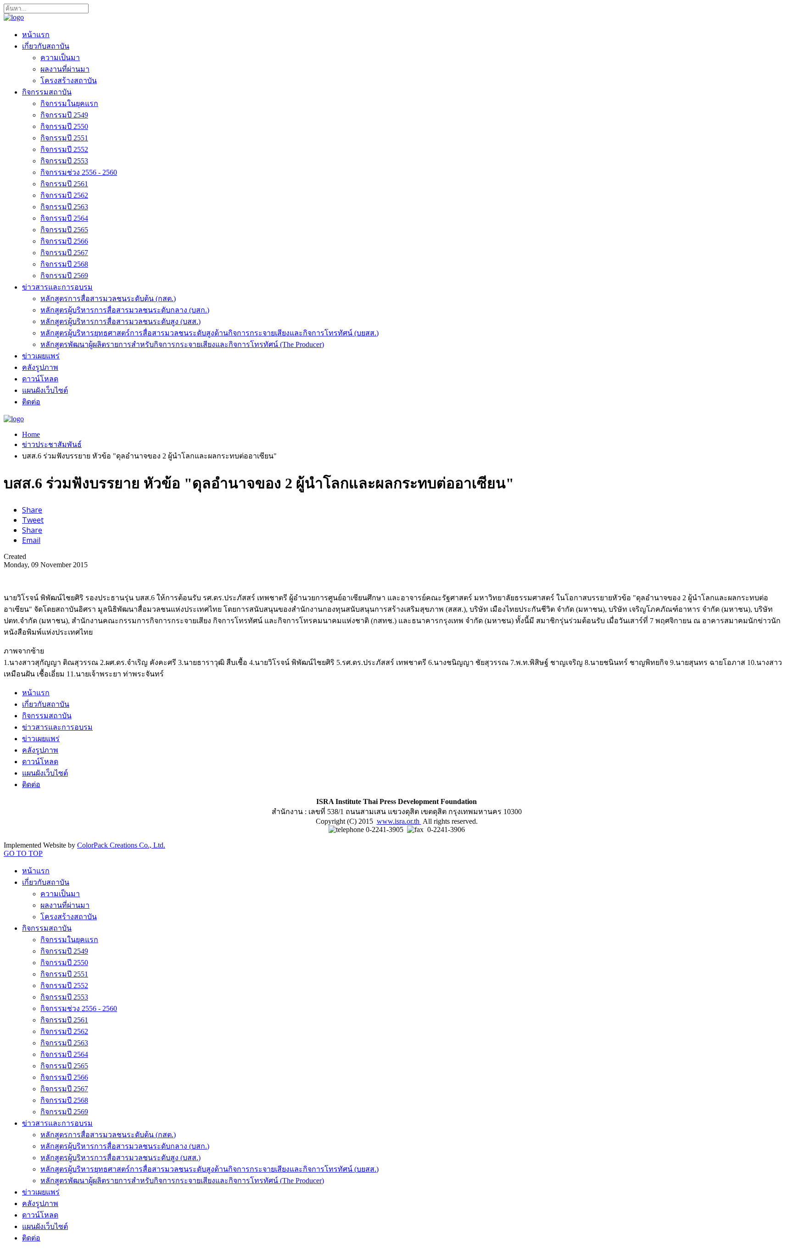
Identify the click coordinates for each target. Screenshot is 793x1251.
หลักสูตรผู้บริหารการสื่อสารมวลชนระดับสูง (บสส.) (120, 321)
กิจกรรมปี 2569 (64, 275)
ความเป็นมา (60, 57)
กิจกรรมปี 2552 (64, 149)
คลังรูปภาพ (40, 367)
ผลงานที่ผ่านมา (64, 69)
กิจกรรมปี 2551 (64, 138)
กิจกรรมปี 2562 (64, 195)
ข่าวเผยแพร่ (41, 356)
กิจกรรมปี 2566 (64, 241)
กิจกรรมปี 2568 (64, 264)
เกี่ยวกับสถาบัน (45, 46)
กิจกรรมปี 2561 (64, 184)
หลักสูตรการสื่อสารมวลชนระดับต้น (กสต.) (108, 298)
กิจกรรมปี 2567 (64, 253)
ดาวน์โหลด (40, 379)
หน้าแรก (36, 35)
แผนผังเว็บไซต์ (45, 390)
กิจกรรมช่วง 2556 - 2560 (78, 172)
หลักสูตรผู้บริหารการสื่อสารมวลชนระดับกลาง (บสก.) (124, 310)
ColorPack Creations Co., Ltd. (121, 845)
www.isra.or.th (399, 821)
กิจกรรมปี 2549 (64, 115)
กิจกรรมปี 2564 (64, 218)
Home (31, 434)
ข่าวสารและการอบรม (57, 287)
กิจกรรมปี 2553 (64, 161)
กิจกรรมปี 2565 (64, 230)
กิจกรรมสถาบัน (47, 92)
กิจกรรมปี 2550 (64, 126)
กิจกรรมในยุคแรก (69, 103)
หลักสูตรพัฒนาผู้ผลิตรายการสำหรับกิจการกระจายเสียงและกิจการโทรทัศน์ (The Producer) (182, 344)
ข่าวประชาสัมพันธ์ (52, 444)
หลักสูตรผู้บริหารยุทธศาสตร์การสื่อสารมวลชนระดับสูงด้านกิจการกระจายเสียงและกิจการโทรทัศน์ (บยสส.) (209, 333)
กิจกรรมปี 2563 (64, 207)
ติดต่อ (31, 402)
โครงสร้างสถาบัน (68, 80)
